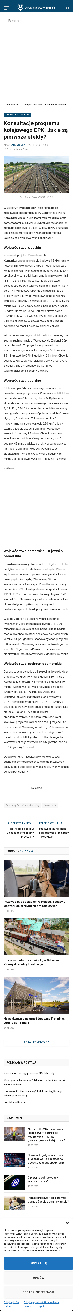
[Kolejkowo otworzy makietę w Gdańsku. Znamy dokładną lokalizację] (36, 936)
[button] (67, 1223)
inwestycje (50, 805)
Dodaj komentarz (36, 1042)
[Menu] (6, 8)
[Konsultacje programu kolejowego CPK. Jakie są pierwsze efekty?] (36, 174)
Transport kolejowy (32, 104)
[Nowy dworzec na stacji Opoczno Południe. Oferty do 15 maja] (36, 995)
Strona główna (11, 104)
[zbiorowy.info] (36, 8)
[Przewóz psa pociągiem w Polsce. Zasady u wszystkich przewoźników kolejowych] (36, 878)
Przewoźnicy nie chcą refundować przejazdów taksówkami (54, 832)
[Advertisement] (36, 59)
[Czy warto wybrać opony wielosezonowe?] (14, 1182)
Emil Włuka (17, 145)
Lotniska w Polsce (15, 1102)
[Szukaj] (67, 8)
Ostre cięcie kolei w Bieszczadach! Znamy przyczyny (20, 832)
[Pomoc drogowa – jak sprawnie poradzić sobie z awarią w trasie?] (14, 1203)
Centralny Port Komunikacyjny (22, 805)
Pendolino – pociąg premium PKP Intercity (29, 1073)
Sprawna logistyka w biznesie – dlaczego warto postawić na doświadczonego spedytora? (47, 1159)
